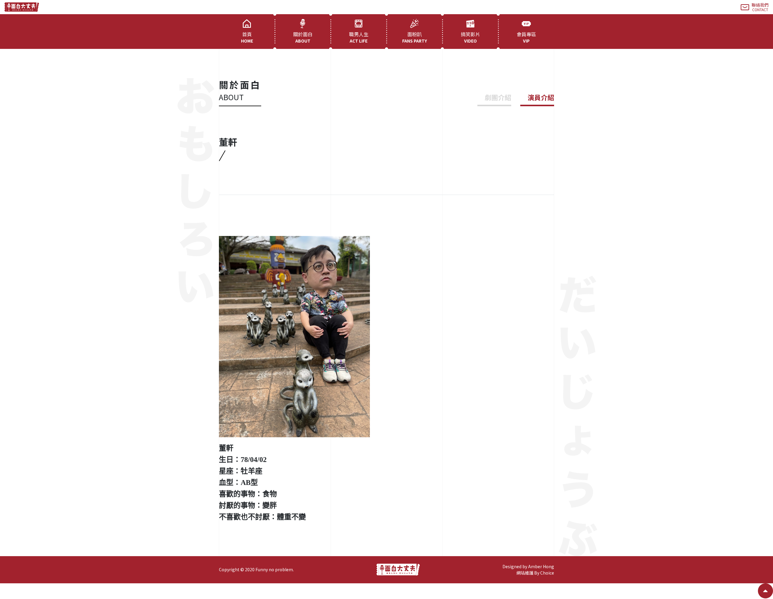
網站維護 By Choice (535, 573)
